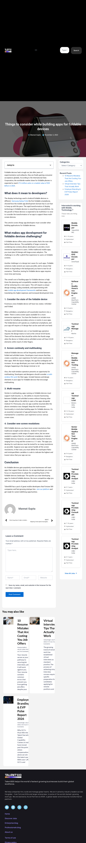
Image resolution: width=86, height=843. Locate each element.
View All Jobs (70, 573)
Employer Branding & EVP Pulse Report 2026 (73, 192)
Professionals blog (13, 827)
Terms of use (10, 838)
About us (9, 832)
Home (7, 814)
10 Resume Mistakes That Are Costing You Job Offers (23, 632)
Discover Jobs (11, 818)
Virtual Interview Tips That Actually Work (50, 628)
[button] (36, 50)
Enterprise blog (11, 823)
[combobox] (64, 50)
